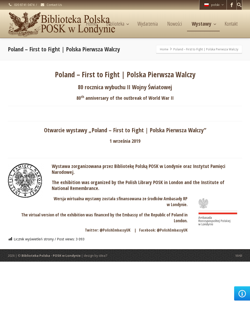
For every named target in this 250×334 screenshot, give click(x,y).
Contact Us (54, 5)
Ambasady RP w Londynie (176, 201)
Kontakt (231, 23)
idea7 (103, 255)
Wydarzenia (147, 23)
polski (215, 5)
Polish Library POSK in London (154, 182)
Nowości (174, 23)
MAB (239, 255)
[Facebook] (232, 5)
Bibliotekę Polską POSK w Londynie (148, 166)
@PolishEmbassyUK (115, 230)
